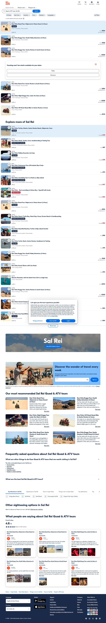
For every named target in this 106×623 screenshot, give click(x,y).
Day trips (9, 466)
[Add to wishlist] (9, 23)
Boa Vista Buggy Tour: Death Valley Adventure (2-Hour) (20, 562)
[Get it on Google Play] (40, 601)
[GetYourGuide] (8, 3)
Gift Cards (79, 609)
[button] (53, 27)
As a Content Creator (92, 602)
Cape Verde (14, 592)
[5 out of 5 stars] (21, 535)
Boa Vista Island (23, 592)
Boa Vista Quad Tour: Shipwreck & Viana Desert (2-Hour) (21, 532)
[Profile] (98, 2)
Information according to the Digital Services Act (61, 612)
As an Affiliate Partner (92, 604)
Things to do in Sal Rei (36, 592)
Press (78, 607)
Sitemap (52, 614)
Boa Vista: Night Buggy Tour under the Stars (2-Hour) (84, 532)
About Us (79, 599)
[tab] (15, 492)
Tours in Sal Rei (48, 592)
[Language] (91, 2)
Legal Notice (53, 602)
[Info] (23, 18)
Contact (52, 599)
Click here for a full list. (36, 509)
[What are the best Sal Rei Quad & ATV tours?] (98, 479)
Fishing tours (10, 468)
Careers (79, 602)
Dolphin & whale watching (14, 471)
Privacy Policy (53, 604)
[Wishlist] (79, 2)
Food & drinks (10, 465)
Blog (78, 604)
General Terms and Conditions (57, 609)
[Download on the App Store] (40, 607)
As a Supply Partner (92, 599)
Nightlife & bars (11, 470)
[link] (53, 27)
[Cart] (85, 2)
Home (7, 592)
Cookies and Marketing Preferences (58, 607)
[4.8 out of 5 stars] (10, 527)
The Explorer (80, 612)
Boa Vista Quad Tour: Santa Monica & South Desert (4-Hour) (53, 562)
